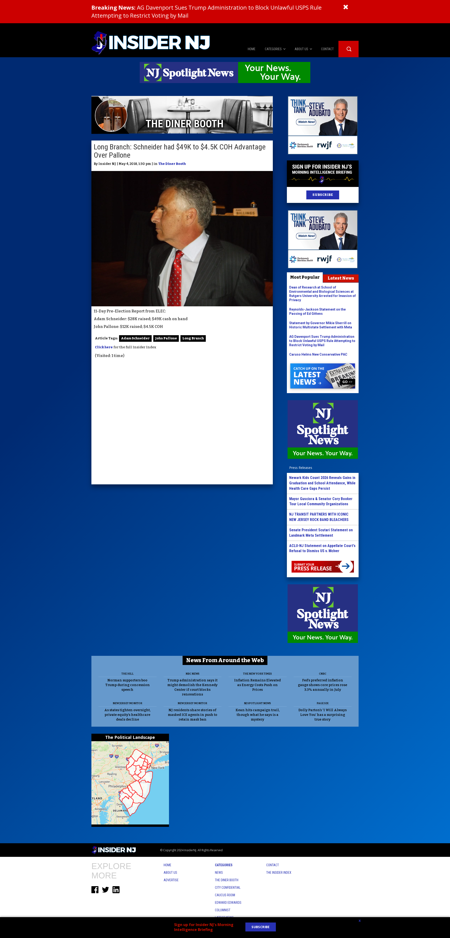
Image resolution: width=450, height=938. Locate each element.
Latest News (341, 278)
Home (167, 865)
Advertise (171, 880)
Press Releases (300, 467)
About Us (170, 872)
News (219, 872)
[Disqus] (182, 422)
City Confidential (227, 887)
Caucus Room (225, 895)
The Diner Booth (172, 164)
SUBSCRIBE (322, 195)
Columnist (222, 910)
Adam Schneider (135, 338)
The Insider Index (278, 872)
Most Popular (305, 277)
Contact (272, 865)
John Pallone (166, 338)
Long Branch (193, 338)
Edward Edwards (228, 902)
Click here (104, 347)
